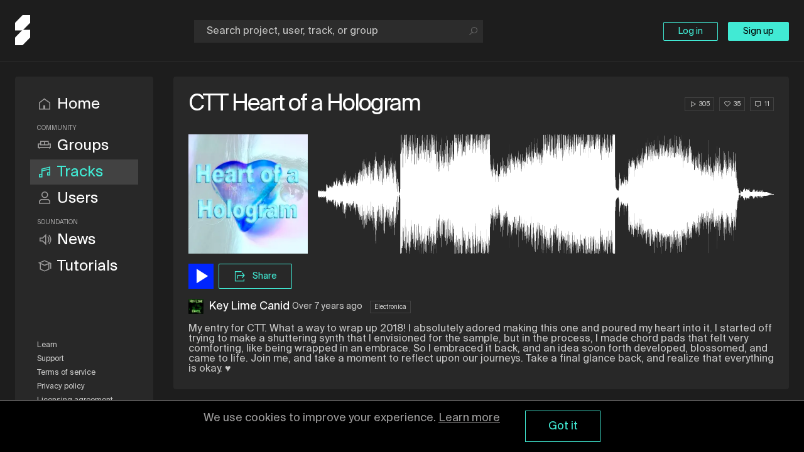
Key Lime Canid (249, 306)
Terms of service (66, 373)
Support (50, 359)
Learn (47, 345)
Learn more (469, 418)
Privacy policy (61, 386)
